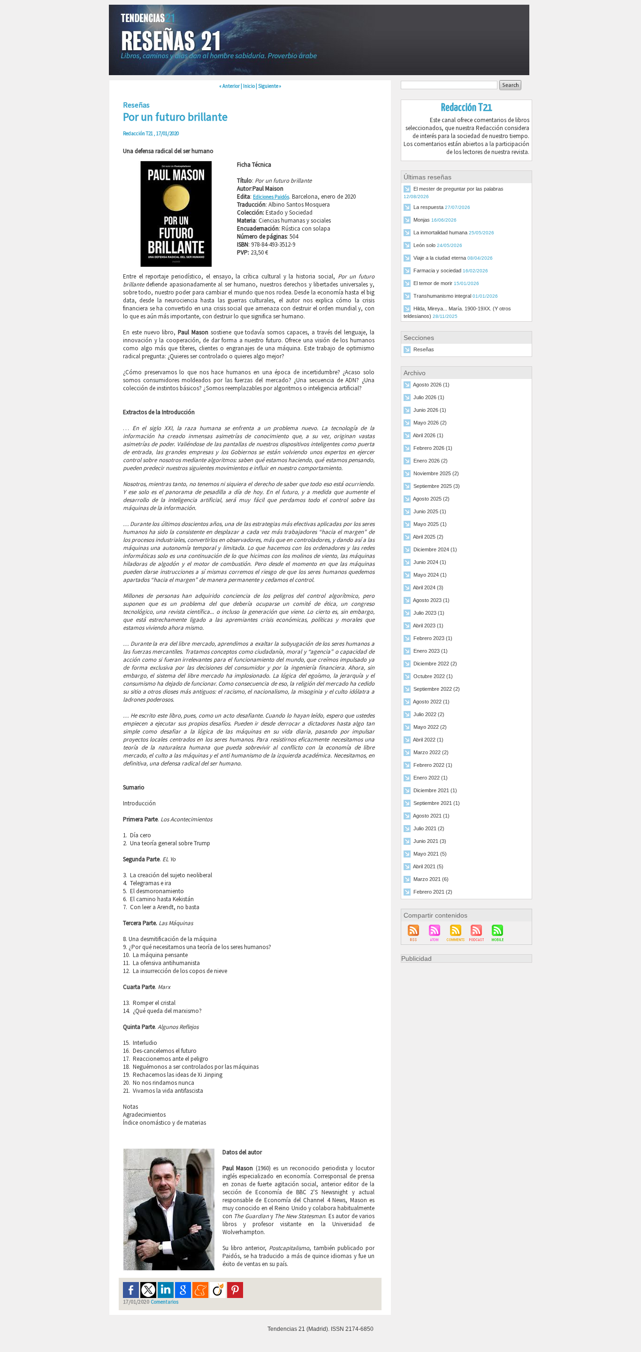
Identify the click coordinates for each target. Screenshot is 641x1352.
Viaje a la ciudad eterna (439, 258)
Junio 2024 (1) (429, 562)
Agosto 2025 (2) (431, 499)
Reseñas (423, 350)
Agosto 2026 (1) (431, 385)
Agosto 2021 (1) (431, 816)
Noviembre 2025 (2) (436, 474)
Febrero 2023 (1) (432, 638)
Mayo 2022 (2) (430, 727)
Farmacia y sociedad (437, 271)
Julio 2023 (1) (428, 613)
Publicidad (416, 958)
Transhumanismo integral (442, 296)
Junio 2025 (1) (429, 512)
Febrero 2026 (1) (432, 448)
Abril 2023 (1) (428, 626)
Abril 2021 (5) (428, 867)
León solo (424, 245)
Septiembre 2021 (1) (436, 803)
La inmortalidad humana (440, 233)
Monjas (421, 220)
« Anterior (229, 86)
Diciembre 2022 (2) (435, 664)
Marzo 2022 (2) (431, 753)
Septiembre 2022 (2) (436, 689)
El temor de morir (432, 283)
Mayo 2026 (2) (430, 423)
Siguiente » (269, 86)
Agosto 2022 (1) (431, 702)
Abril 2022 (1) (428, 740)
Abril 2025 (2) (428, 537)
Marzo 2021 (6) (431, 879)
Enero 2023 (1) (430, 651)
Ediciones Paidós (271, 196)
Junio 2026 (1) (429, 410)
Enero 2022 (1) (430, 778)
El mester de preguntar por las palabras (458, 189)
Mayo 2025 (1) (430, 524)
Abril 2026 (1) (428, 436)
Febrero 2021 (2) (432, 892)
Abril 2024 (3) (428, 588)
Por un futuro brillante (175, 116)
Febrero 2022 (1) (432, 765)
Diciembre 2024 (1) (435, 550)
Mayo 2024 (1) (430, 575)
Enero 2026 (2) (430, 461)
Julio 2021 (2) (428, 829)
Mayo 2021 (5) (430, 854)
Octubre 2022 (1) (433, 677)
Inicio (249, 86)
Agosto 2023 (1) (431, 600)
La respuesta (428, 207)
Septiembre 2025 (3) (436, 486)
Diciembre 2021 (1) (435, 791)
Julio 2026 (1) (428, 398)
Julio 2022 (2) (428, 715)
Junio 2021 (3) (429, 841)
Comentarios (164, 1301)
